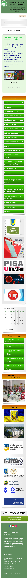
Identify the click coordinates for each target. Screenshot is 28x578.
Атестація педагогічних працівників (12, 197)
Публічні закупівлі (10, 137)
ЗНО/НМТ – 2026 (10, 203)
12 (17, 317)
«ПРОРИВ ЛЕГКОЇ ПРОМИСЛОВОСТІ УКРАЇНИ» (13, 163)
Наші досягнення (10, 168)
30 (8, 326)
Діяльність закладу (11, 129)
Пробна (7, 211)
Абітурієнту (8, 107)
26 (17, 323)
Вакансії (7, 146)
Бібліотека (7, 173)
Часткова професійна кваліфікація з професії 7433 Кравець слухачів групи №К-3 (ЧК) (14, 352)
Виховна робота (10, 124)
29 (5, 326)
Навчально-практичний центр (12, 181)
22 (5, 323)
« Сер (6, 329)
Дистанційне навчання (12, 116)
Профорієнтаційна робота (13, 120)
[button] (11, 82)
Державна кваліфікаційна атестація (14, 345)
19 (17, 320)
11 (14, 317)
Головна (7, 103)
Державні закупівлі (11, 142)
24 (11, 323)
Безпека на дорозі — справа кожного (13, 38)
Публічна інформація (11, 133)
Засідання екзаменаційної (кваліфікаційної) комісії (14, 359)
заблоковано (14, 518)
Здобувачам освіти (11, 111)
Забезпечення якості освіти (11, 156)
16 (8, 320)
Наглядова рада (9, 207)
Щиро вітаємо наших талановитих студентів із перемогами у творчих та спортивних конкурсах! (14, 366)
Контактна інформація (12, 150)
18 (14, 320)
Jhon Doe (17, 88)
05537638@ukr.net (15, 573)
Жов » (11, 329)
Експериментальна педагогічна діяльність (13, 190)
